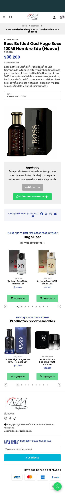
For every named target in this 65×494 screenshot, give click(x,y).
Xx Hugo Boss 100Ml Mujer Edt (47, 282)
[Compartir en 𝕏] (46, 213)
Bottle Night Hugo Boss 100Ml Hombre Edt (18, 360)
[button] (32, 216)
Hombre (35, 25)
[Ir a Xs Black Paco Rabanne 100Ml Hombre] (47, 340)
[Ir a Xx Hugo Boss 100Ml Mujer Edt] (47, 262)
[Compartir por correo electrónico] (55, 213)
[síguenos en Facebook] (10, 418)
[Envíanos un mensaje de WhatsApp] (57, 486)
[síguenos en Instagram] (5, 418)
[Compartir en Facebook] (41, 213)
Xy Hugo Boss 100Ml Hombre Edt (18, 282)
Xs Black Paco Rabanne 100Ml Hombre (47, 362)
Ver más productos (31, 243)
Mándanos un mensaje (33, 196)
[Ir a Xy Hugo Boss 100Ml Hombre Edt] (18, 262)
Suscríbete (32, 457)
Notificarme (32, 187)
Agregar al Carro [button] (19, 299)
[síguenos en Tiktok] (14, 418)
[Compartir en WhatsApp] (50, 213)
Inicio (24, 25)
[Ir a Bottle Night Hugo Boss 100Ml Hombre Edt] (18, 340)
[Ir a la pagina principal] (32, 17)
